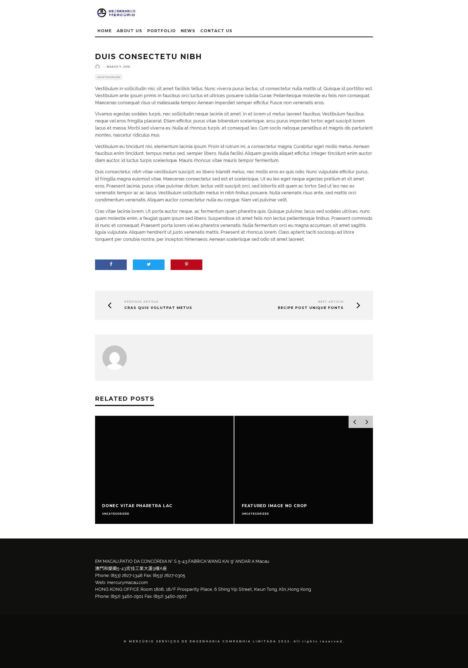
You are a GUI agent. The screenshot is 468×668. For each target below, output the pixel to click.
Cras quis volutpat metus (158, 308)
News (188, 30)
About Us (129, 30)
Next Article (331, 301)
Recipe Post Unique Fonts (311, 308)
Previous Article (141, 301)
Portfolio (161, 30)
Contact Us (216, 30)
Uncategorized (109, 77)
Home (105, 30)
